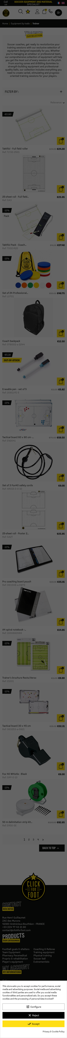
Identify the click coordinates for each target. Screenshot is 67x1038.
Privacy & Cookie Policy (54, 1031)
